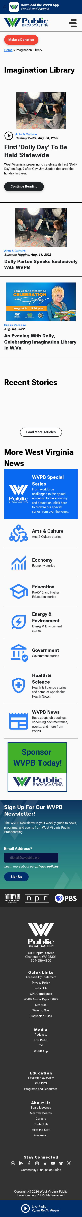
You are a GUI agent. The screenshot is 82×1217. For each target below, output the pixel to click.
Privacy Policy (41, 982)
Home (8, 50)
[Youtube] (53, 1163)
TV (41, 1046)
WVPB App (41, 1051)
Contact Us (41, 1124)
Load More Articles (41, 432)
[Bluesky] (61, 1163)
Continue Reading (24, 186)
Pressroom (41, 1135)
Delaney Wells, (26, 138)
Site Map (41, 1005)
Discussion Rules (41, 1016)
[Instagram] (37, 1163)
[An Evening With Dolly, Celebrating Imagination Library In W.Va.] (41, 301)
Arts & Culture (26, 134)
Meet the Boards (41, 1113)
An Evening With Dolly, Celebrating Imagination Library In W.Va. (40, 342)
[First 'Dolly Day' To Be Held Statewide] (41, 110)
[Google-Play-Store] (21, 1163)
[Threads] (45, 1163)
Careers (41, 1118)
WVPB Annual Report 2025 (41, 999)
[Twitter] (69, 1163)
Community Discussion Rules (41, 1170)
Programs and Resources (41, 1089)
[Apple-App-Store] (13, 1163)
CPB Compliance (41, 994)
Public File (41, 988)
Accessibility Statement (41, 977)
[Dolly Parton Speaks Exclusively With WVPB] (41, 227)
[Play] (8, 135)
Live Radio (40, 1040)
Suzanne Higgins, (17, 255)
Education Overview (41, 1078)
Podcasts (41, 1034)
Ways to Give (41, 1010)
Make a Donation (21, 40)
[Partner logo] (12, 898)
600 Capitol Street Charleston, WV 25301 (41, 955)
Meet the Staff (41, 1130)
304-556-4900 (41, 960)
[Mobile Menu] (72, 23)
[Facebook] (29, 1163)
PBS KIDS (41, 1083)
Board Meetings (41, 1107)
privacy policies (46, 866)
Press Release (15, 325)
